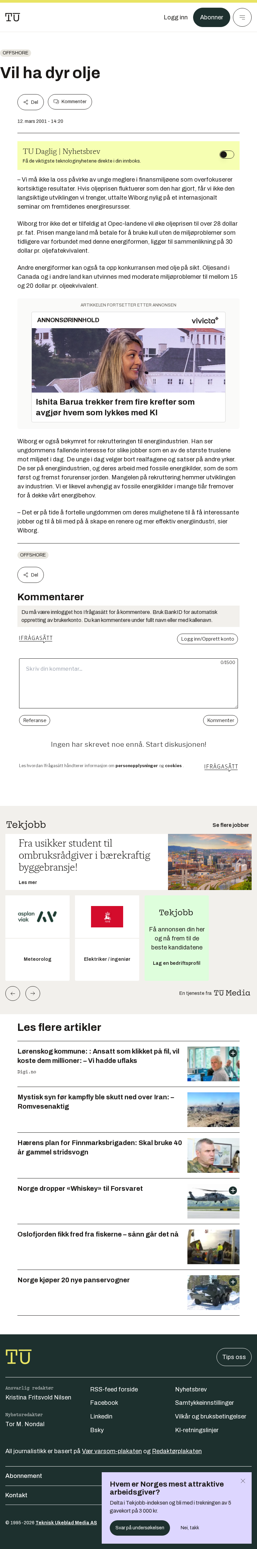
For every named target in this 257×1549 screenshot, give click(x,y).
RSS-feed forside (114, 1389)
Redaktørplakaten (177, 1451)
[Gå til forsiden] (12, 17)
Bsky (97, 1430)
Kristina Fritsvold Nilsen (38, 1397)
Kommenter (74, 101)
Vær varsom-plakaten (112, 1451)
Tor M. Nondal (25, 1424)
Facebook (104, 1402)
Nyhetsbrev (191, 1389)
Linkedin (101, 1416)
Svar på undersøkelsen (139, 1527)
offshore (15, 52)
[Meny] (242, 17)
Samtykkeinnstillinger (204, 1402)
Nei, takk (190, 1527)
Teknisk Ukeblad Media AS (66, 1522)
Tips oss (234, 1357)
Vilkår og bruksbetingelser (210, 1416)
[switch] (227, 155)
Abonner (211, 17)
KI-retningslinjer (197, 1430)
